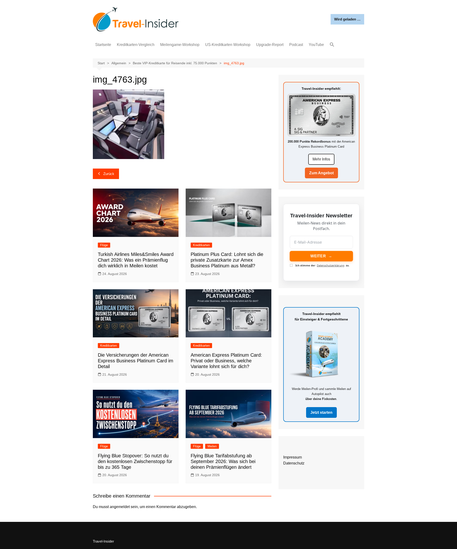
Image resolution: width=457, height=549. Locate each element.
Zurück (108, 174)
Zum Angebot (321, 173)
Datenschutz (293, 463)
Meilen (212, 446)
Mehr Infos (321, 159)
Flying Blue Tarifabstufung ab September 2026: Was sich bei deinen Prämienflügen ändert (223, 461)
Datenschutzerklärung (330, 265)
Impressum (292, 457)
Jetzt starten (321, 412)
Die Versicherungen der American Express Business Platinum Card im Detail (135, 360)
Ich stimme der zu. (322, 265)
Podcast (296, 45)
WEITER (321, 256)
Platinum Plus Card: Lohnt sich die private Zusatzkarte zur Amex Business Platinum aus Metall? (227, 260)
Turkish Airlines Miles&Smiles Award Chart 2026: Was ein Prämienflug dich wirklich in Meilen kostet (136, 260)
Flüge (104, 245)
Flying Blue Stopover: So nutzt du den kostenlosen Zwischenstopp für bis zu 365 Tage (135, 461)
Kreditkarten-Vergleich (135, 45)
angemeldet (120, 507)
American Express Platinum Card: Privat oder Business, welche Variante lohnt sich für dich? (226, 360)
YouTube (316, 45)
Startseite (103, 45)
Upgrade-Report (269, 45)
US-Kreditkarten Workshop (227, 45)
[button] (332, 45)
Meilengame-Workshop (179, 45)
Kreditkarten (201, 245)
